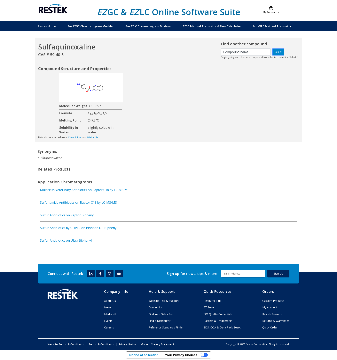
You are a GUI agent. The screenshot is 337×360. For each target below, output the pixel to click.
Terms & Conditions (101, 344)
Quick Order (269, 327)
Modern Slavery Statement (157, 344)
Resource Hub (212, 301)
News (107, 307)
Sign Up (278, 273)
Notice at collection (144, 355)
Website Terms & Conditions (66, 344)
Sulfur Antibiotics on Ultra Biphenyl (66, 240)
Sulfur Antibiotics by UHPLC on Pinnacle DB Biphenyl (78, 228)
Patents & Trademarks (218, 321)
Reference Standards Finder (166, 327)
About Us (110, 301)
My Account (269, 307)
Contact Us (156, 307)
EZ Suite (209, 307)
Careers (109, 327)
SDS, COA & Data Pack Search (223, 327)
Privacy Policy (127, 344)
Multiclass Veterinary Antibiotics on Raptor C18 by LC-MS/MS (84, 190)
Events (108, 321)
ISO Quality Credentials (218, 314)
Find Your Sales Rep (161, 314)
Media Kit (110, 314)
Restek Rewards (272, 314)
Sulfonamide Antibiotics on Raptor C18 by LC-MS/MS (78, 202)
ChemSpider (75, 137)
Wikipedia (92, 137)
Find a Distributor (159, 321)
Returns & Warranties (275, 321)
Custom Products (273, 301)
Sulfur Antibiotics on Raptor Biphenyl (67, 215)
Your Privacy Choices (181, 355)
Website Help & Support (164, 301)
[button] (271, 10)
